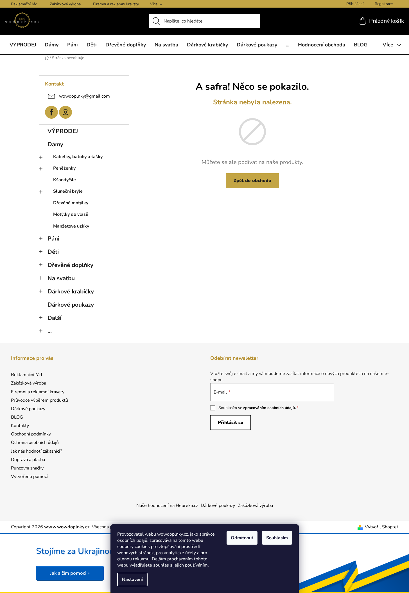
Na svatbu (61, 278)
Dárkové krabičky (71, 291)
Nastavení (132, 579)
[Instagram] (65, 112)
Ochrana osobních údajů (35, 442)
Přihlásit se (230, 422)
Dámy (55, 144)
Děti (53, 252)
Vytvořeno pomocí (29, 476)
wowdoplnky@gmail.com (84, 96)
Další (54, 318)
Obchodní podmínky (31, 434)
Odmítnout (242, 538)
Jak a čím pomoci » (70, 573)
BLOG (17, 417)
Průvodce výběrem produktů (39, 400)
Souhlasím (277, 538)
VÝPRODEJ (63, 131)
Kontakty (20, 426)
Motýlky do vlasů (70, 214)
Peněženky (64, 168)
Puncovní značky (27, 468)
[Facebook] (51, 112)
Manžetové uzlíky (71, 226)
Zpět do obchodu (252, 181)
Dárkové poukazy (71, 305)
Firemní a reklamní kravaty (116, 4)
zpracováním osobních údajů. (269, 407)
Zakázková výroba (65, 4)
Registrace (384, 3)
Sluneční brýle (68, 191)
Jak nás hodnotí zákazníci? (36, 451)
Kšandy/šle (64, 180)
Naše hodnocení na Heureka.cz (167, 505)
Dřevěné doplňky (70, 265)
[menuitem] (22, 44)
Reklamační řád (24, 4)
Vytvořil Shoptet (381, 527)
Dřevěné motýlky (70, 203)
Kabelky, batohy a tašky (78, 157)
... (50, 331)
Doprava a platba (28, 460)
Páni (53, 238)
